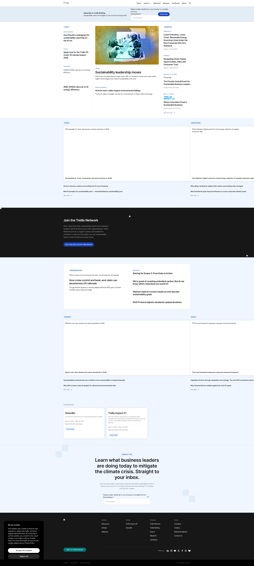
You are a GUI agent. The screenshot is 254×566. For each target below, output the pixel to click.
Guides (66, 123)
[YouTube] (175, 551)
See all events (168, 113)
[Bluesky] (189, 551)
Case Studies (195, 123)
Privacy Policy (74, 563)
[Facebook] (182, 551)
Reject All (24, 556)
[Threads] (186, 551)
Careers (66, 49)
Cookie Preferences (85, 563)
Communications (68, 32)
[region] (24, 541)
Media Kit (153, 536)
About (184, 3)
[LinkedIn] (168, 551)
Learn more (78, 244)
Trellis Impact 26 (131, 524)
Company (177, 524)
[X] (179, 551)
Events (146, 3)
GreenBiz (129, 528)
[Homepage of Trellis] (66, 521)
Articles (104, 528)
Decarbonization (76, 270)
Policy (193, 317)
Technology (67, 66)
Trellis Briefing (155, 528)
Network (166, 3)
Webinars (157, 3)
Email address (136, 14)
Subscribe (164, 14)
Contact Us (178, 536)
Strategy (67, 317)
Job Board (175, 3)
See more (67, 195)
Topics (138, 3)
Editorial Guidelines (180, 532)
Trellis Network (155, 524)
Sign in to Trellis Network (75, 550)
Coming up (168, 27)
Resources (105, 524)
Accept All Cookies (24, 550)
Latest (66, 27)
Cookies (66, 563)
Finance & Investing (100, 87)
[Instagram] (171, 551)
